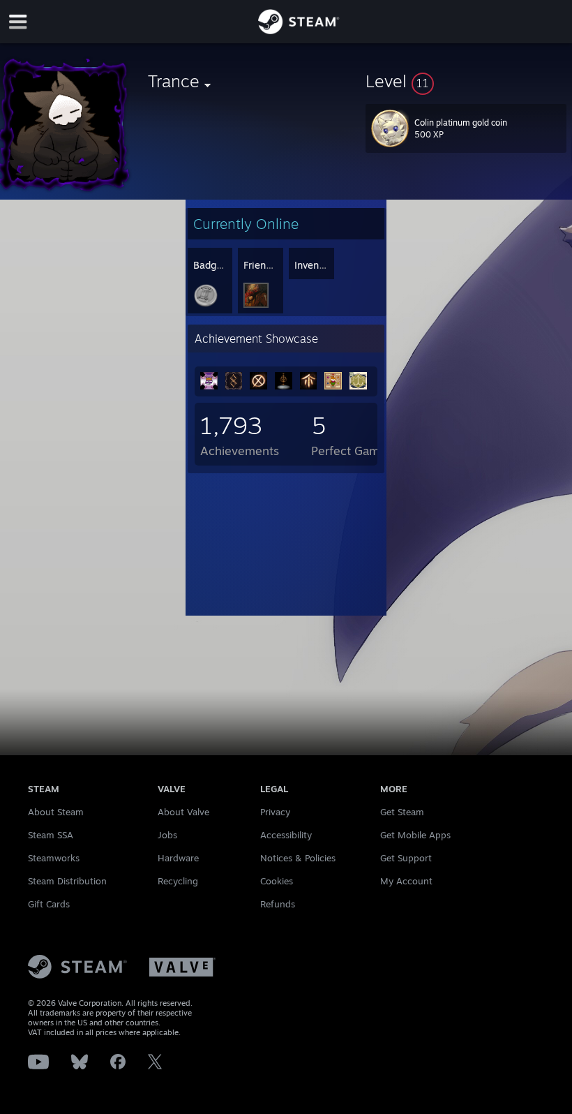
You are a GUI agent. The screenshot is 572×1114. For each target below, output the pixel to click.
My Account (406, 880)
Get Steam (402, 811)
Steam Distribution (67, 880)
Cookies (276, 880)
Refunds (277, 903)
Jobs (167, 834)
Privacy (275, 811)
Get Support (406, 857)
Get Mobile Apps (415, 834)
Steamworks (54, 857)
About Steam (56, 811)
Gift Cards (49, 903)
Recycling (178, 880)
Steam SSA (50, 834)
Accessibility (286, 834)
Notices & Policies (298, 857)
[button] (466, 81)
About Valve (183, 811)
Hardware (178, 857)
